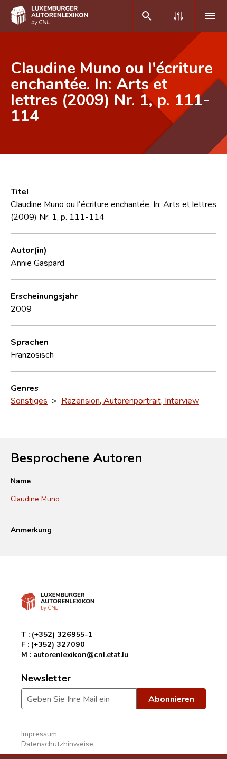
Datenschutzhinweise (57, 743)
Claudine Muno (35, 498)
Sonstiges (29, 400)
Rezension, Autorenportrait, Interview (130, 400)
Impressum (39, 733)
